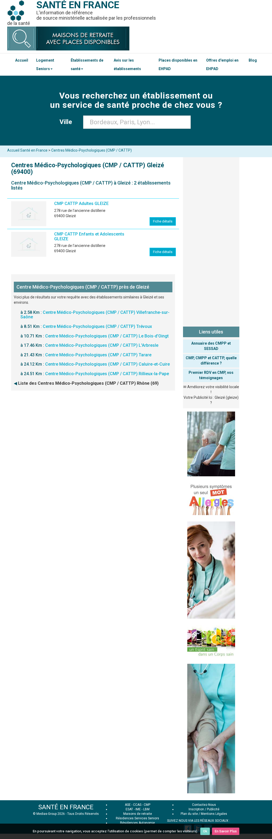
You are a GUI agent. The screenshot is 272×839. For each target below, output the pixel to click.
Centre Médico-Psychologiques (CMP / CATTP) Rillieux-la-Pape (107, 373)
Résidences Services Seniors (137, 818)
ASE (128, 805)
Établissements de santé (87, 64)
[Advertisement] (211, 240)
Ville (67, 122)
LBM (146, 809)
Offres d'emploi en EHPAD (222, 64)
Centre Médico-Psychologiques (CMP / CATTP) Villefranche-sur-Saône (94, 315)
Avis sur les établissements (127, 64)
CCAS (137, 805)
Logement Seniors (45, 64)
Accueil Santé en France (27, 150)
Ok (205, 831)
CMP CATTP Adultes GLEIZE (81, 203)
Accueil (21, 60)
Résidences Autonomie (137, 823)
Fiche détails (162, 221)
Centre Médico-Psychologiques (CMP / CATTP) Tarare (98, 354)
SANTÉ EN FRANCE (66, 807)
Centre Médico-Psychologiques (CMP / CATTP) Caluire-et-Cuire (107, 364)
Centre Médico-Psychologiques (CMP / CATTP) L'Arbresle (101, 345)
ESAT (129, 809)
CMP (147, 805)
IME (138, 809)
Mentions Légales (214, 814)
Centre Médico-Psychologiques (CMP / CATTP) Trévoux (97, 326)
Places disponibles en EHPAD (178, 64)
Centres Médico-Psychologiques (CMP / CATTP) (91, 150)
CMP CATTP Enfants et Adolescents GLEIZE (89, 236)
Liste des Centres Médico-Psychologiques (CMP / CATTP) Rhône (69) (88, 383)
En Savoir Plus (226, 831)
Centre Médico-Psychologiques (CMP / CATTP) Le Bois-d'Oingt (107, 336)
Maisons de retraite (137, 814)
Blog (253, 60)
